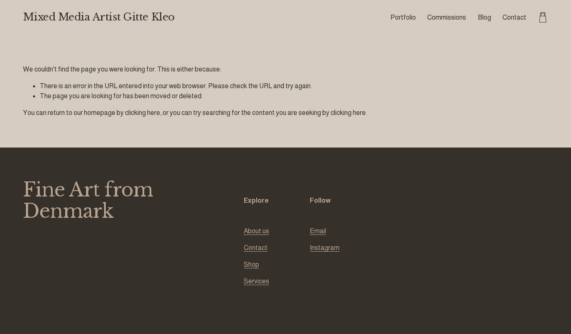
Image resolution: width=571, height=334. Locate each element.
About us (256, 231)
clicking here (142, 112)
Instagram (324, 247)
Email (318, 231)
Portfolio (403, 17)
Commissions (446, 17)
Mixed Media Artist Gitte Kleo (99, 17)
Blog (484, 17)
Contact (514, 17)
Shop (251, 264)
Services (256, 281)
